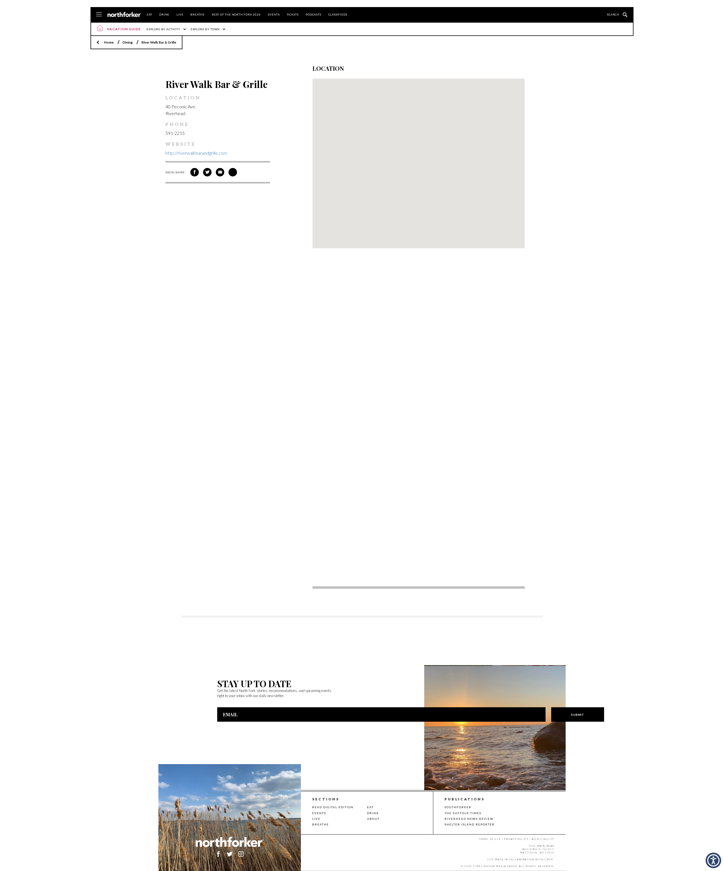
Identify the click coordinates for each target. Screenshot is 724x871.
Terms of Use (490, 839)
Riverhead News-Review (469, 818)
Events (274, 14)
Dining (127, 42)
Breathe (197, 14)
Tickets (293, 14)
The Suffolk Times (463, 813)
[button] (713, 860)
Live (179, 14)
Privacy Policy (516, 839)
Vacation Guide (124, 29)
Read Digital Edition (333, 807)
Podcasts (313, 14)
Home (109, 42)
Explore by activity (163, 29)
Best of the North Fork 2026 (236, 14)
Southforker (458, 807)
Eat (149, 14)
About (373, 818)
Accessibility (543, 839)
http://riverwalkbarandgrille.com (196, 153)
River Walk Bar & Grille (158, 42)
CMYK (549, 859)
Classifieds (337, 14)
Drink (164, 14)
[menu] (99, 15)
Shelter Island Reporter (470, 824)
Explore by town (205, 29)
